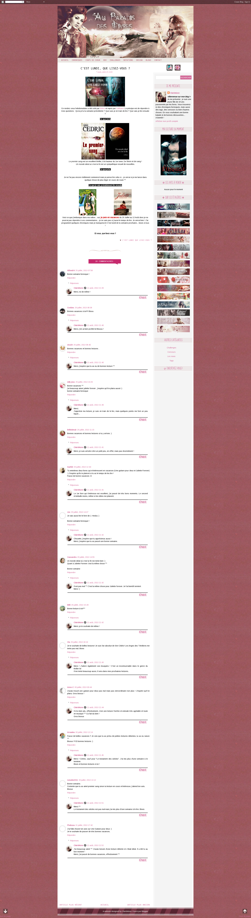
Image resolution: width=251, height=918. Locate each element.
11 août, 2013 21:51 (95, 803)
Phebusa (71, 825)
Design (139, 60)
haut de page (244, 916)
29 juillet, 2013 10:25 (84, 382)
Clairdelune (78, 288)
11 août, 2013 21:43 (95, 662)
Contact (158, 60)
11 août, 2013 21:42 (95, 535)
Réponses (74, 283)
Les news (171, 356)
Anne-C (70, 687)
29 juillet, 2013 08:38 (83, 308)
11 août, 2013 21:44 (95, 707)
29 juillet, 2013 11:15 (85, 430)
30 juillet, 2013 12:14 (84, 732)
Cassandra (71, 557)
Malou (102, 108)
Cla (68, 642)
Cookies (70, 308)
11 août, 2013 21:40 (95, 325)
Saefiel (70, 467)
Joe (68, 512)
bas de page (5, 916)
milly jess (71, 382)
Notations (128, 60)
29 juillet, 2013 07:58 (84, 270)
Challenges (115, 60)
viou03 (70, 345)
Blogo (148, 60)
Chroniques (77, 60)
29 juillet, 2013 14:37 (79, 512)
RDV (105, 60)
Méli (68, 605)
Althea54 (71, 270)
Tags (171, 361)
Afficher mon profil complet (167, 121)
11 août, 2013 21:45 (95, 755)
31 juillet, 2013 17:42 (84, 825)
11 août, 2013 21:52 (95, 845)
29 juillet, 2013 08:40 (82, 345)
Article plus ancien (138, 904)
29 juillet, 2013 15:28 (80, 605)
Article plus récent (70, 904)
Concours (171, 352)
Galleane (120, 108)
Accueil (65, 60)
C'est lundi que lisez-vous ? (137, 240)
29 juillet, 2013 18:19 (79, 642)
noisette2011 (72, 780)
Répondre (71, 278)
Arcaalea (71, 732)
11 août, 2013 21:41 (95, 447)
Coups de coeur (92, 60)
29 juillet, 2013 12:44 (82, 467)
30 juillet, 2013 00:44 (83, 687)
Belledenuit (71, 430)
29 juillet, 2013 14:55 (86, 557)
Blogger (145, 911)
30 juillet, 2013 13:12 (87, 780)
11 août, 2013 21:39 (95, 288)
